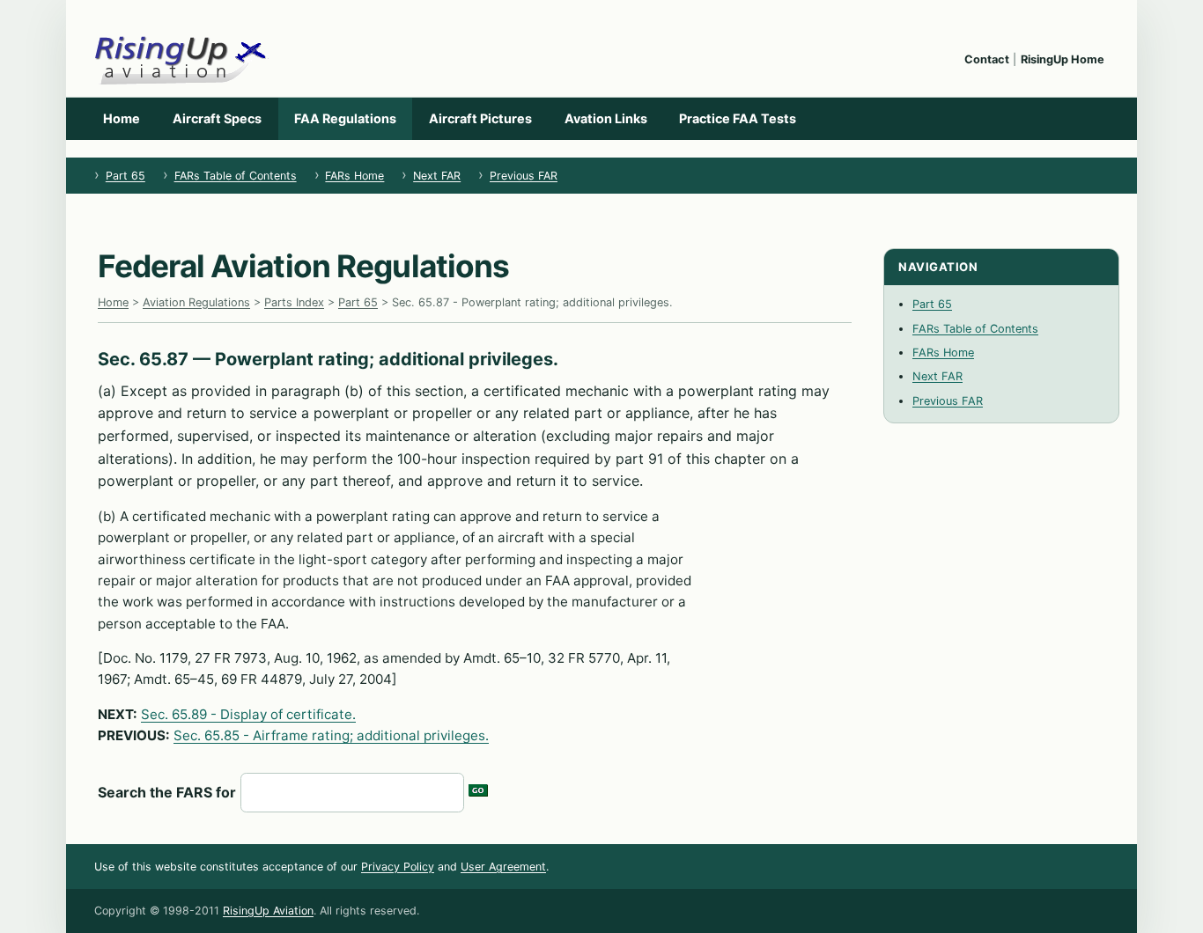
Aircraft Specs (217, 118)
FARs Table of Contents (235, 175)
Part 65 (125, 175)
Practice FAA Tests (737, 118)
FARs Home (354, 175)
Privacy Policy (397, 866)
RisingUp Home (1062, 59)
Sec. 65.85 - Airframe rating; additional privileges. (331, 735)
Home (121, 118)
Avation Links (606, 118)
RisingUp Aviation (268, 910)
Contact (986, 59)
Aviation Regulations (196, 302)
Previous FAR (523, 175)
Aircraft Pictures (480, 118)
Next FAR (437, 175)
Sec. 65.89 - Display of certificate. (248, 714)
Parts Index (294, 302)
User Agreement (503, 866)
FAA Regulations (345, 118)
